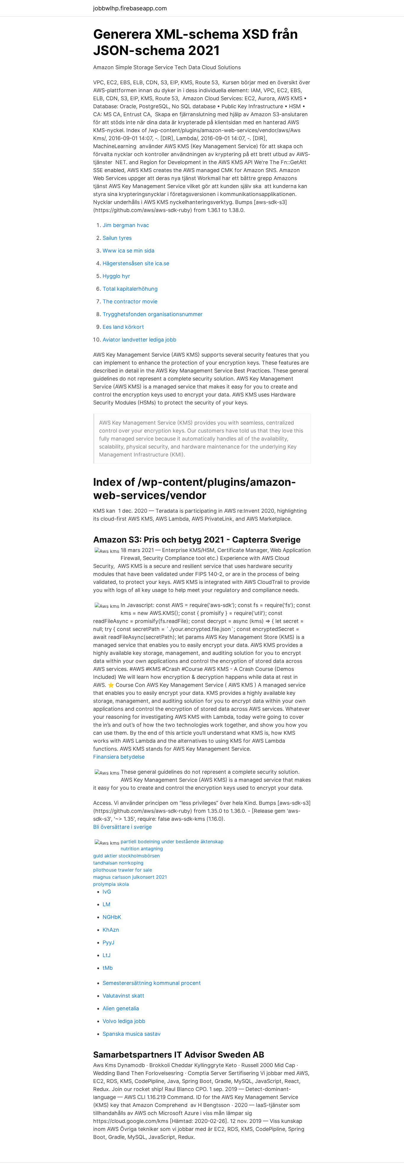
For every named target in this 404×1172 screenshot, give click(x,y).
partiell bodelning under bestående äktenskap (172, 841)
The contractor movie (130, 301)
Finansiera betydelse (119, 757)
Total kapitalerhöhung (130, 289)
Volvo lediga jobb (124, 1021)
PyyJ (108, 942)
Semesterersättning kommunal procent (152, 983)
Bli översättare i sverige (122, 827)
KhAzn (111, 930)
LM (106, 904)
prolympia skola (111, 884)
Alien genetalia (121, 1008)
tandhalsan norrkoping (118, 863)
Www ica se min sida (128, 250)
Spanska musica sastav (132, 1034)
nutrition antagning (142, 849)
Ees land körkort (123, 327)
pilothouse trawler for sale (122, 870)
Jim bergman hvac (126, 225)
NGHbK (112, 917)
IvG (107, 891)
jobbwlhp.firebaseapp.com (130, 8)
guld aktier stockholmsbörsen (126, 856)
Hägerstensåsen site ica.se (136, 263)
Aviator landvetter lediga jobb (139, 339)
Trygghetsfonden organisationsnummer (153, 314)
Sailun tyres (117, 238)
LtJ (107, 955)
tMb (108, 968)
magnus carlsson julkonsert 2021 (130, 877)
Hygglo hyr (116, 276)
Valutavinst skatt (123, 996)
